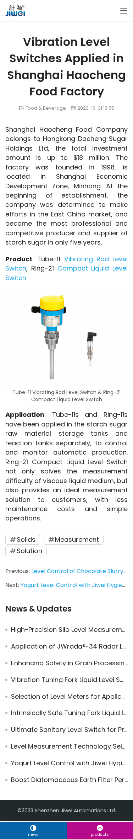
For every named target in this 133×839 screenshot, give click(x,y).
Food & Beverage (46, 108)
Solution (29, 550)
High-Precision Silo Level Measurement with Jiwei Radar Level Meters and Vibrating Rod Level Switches (69, 629)
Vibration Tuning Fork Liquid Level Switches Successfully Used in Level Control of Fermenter (69, 680)
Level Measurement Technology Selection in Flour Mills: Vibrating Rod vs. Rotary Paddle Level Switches (69, 746)
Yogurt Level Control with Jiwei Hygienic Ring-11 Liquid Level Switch (69, 763)
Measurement (77, 539)
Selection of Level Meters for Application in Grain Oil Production (69, 696)
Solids (26, 539)
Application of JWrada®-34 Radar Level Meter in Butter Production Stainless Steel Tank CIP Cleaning (69, 646)
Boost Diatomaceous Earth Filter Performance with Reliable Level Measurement (69, 780)
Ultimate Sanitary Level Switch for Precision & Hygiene (69, 730)
